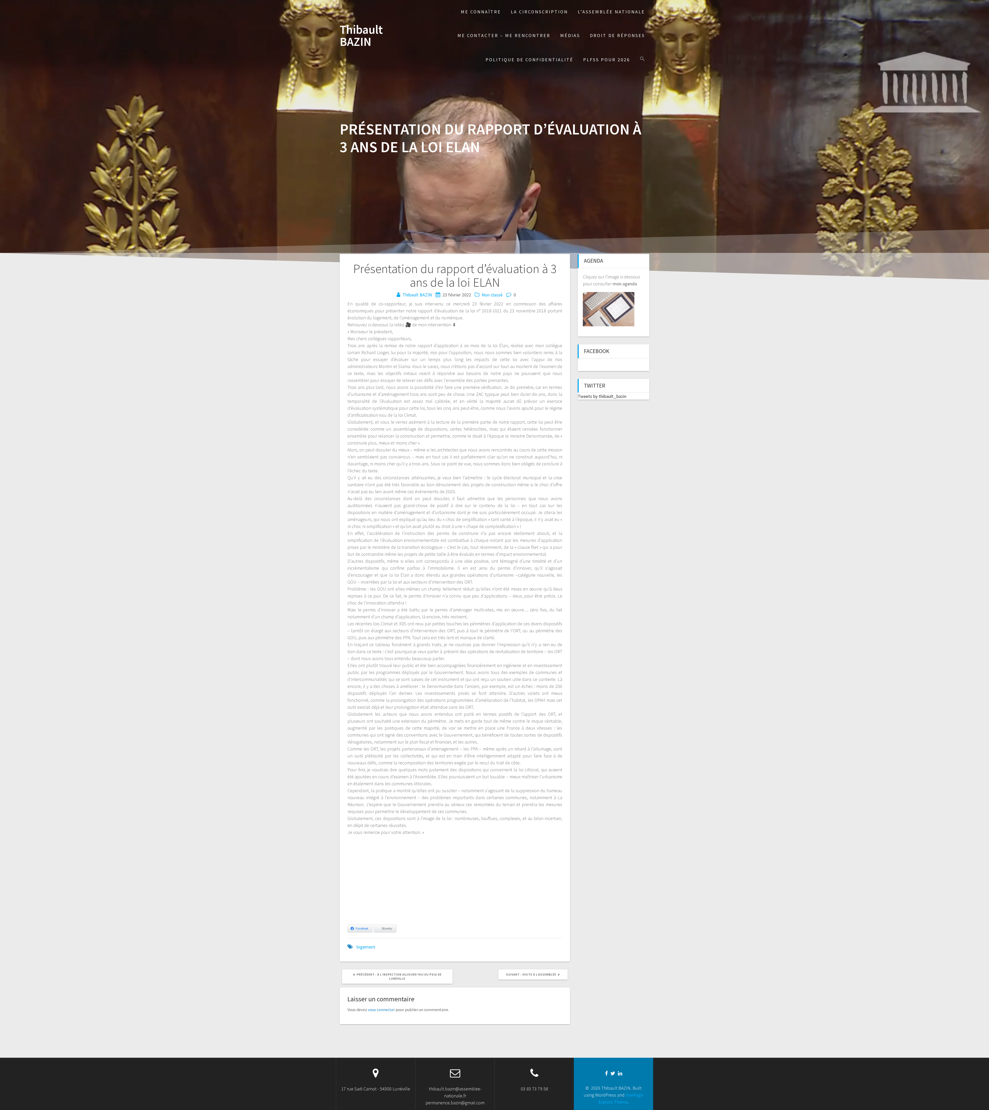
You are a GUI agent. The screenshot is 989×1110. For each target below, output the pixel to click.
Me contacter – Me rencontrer (503, 35)
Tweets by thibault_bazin (602, 396)
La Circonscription (539, 12)
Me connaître (481, 12)
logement (365, 947)
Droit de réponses (617, 35)
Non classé (492, 295)
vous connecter (381, 1009)
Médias (570, 35)
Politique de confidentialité (529, 60)
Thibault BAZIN (361, 36)
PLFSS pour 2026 (606, 60)
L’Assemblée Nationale (611, 12)
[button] (642, 59)
